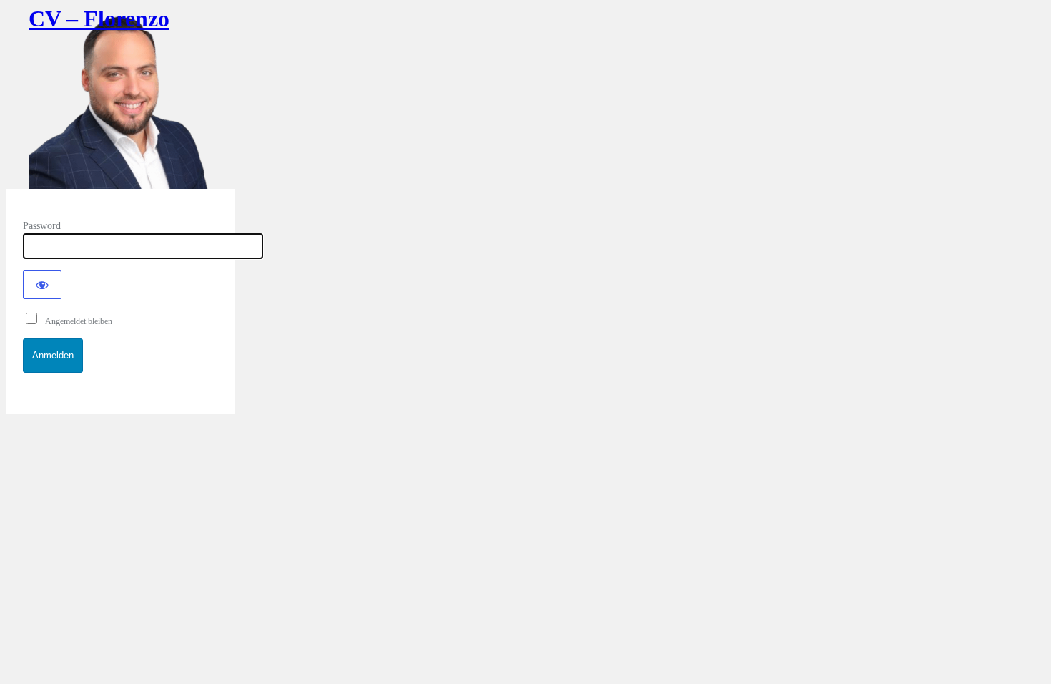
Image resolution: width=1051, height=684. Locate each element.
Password (42, 225)
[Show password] (42, 284)
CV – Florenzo (99, 18)
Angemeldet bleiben (75, 321)
